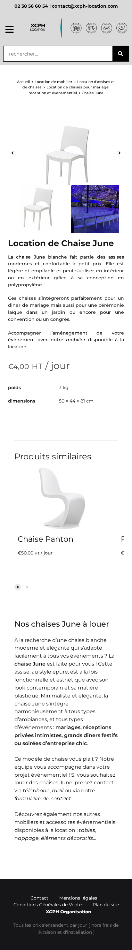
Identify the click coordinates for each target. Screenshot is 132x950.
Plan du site (106, 905)
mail (57, 791)
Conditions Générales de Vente (47, 905)
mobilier (76, 340)
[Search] (120, 53)
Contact (39, 898)
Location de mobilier (53, 81)
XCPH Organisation (68, 912)
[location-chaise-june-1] (66, 157)
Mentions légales (78, 898)
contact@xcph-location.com (85, 6)
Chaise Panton (45, 539)
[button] (9, 30)
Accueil (23, 81)
